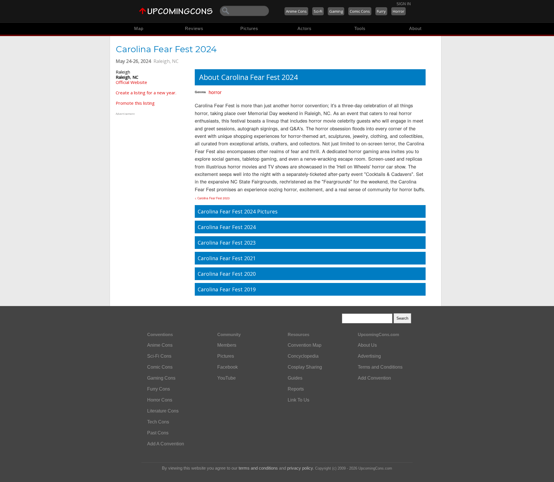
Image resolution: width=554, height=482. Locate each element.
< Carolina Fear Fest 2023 (212, 198)
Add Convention (374, 378)
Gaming (336, 11)
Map (138, 28)
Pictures (249, 28)
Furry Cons (158, 389)
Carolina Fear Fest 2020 (227, 273)
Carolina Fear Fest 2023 (227, 242)
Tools (360, 28)
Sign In (403, 4)
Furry (381, 11)
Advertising (369, 356)
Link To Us (298, 399)
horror (215, 92)
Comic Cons (360, 11)
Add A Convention (165, 443)
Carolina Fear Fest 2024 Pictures (238, 211)
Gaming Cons (161, 378)
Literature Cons (163, 410)
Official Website (131, 82)
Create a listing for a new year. (146, 92)
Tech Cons (158, 421)
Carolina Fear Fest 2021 (227, 258)
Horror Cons (159, 399)
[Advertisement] (152, 153)
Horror (398, 11)
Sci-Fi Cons (159, 356)
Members (226, 345)
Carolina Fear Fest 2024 (227, 227)
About (415, 28)
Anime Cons (296, 11)
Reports (296, 389)
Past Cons (158, 432)
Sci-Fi (318, 11)
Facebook (227, 367)
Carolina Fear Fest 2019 (227, 289)
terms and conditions (258, 468)
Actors (304, 28)
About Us (367, 345)
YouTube (226, 378)
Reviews (194, 28)
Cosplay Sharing (305, 367)
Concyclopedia (303, 356)
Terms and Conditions (380, 367)
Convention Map (304, 345)
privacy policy (300, 468)
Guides (295, 378)
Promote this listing (135, 103)
